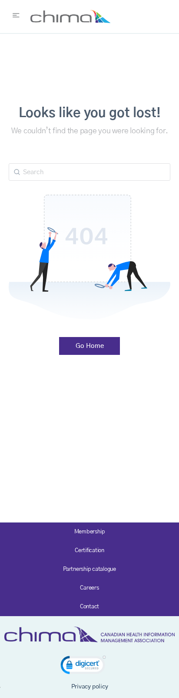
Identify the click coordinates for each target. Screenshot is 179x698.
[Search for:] (89, 172)
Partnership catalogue (89, 569)
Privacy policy (89, 687)
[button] (83, 666)
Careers (89, 588)
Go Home (90, 346)
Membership (89, 532)
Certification (89, 550)
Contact (89, 607)
